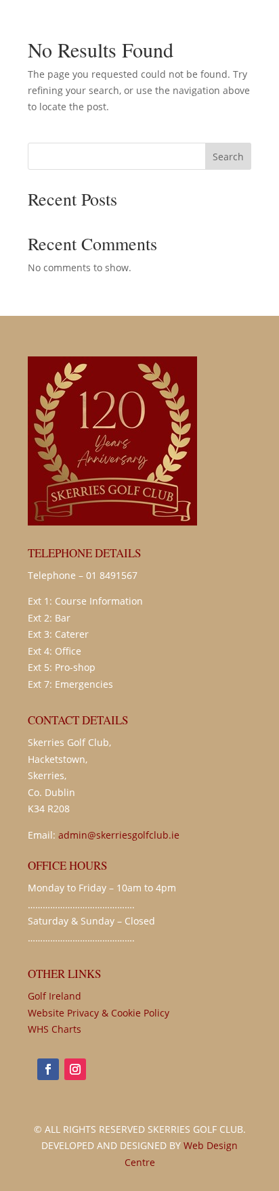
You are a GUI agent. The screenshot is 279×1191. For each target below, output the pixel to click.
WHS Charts (54, 1029)
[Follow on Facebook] (48, 1069)
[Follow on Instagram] (75, 1069)
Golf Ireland (54, 995)
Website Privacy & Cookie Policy (98, 1012)
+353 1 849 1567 (176, 36)
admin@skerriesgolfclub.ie (118, 834)
